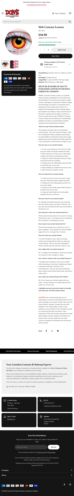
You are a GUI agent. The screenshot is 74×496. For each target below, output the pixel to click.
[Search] (70, 22)
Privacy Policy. (51, 452)
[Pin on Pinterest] (58, 331)
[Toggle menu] (3, 13)
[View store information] (69, 64)
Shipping (41, 37)
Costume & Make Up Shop (15, 491)
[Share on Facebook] (46, 331)
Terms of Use (42, 452)
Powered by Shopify (31, 491)
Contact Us (11, 419)
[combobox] (37, 21)
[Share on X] (52, 331)
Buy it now (55, 56)
